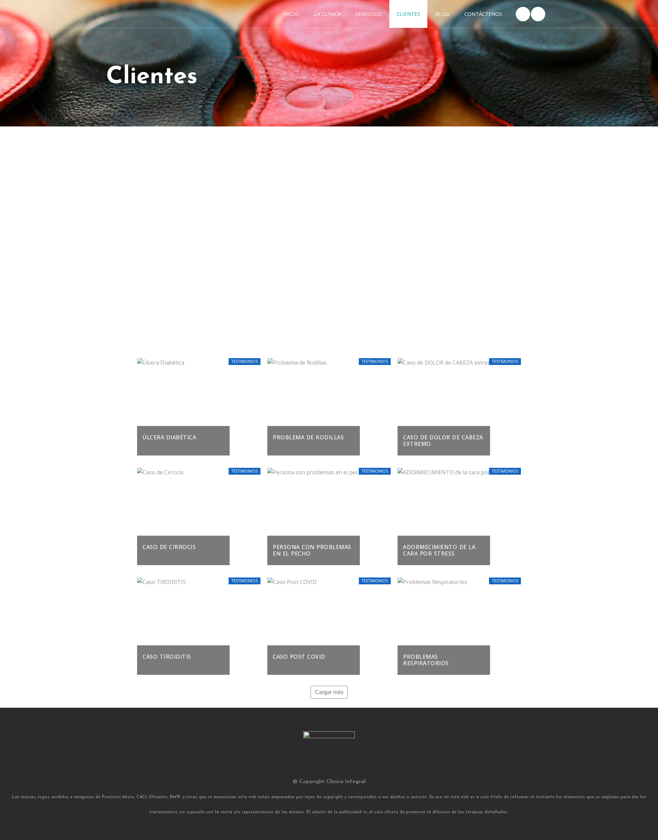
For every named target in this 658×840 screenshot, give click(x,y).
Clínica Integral (346, 781)
